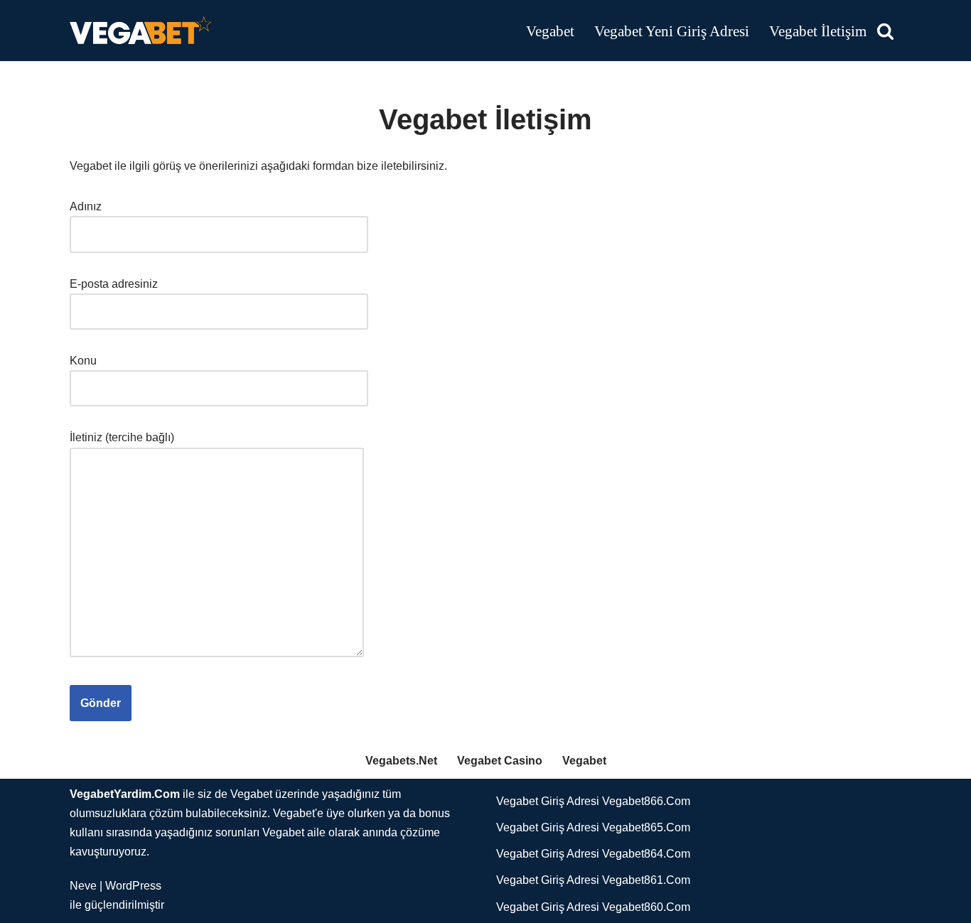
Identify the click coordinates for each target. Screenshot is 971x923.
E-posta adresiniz (114, 284)
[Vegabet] (141, 30)
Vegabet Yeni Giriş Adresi (671, 31)
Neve (83, 886)
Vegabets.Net (401, 761)
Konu (83, 361)
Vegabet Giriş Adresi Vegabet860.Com (593, 907)
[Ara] (885, 31)
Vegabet (550, 31)
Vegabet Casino (499, 761)
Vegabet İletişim (818, 31)
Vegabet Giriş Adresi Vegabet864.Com (593, 854)
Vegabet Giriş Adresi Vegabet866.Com (593, 801)
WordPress (133, 886)
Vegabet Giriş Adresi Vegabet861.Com (593, 880)
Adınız (86, 206)
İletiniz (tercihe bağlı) (122, 437)
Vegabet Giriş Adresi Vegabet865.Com (593, 827)
